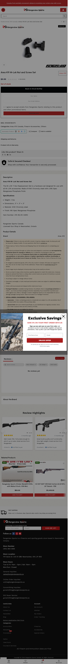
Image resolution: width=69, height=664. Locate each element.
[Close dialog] (63, 316)
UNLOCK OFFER (45, 340)
